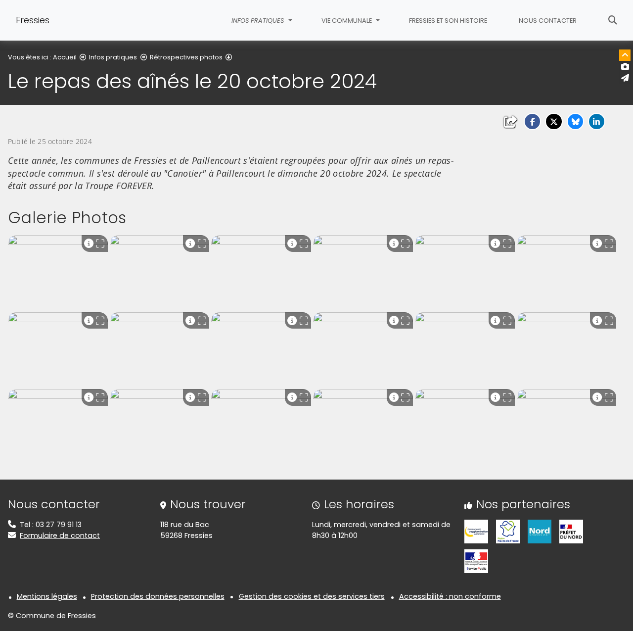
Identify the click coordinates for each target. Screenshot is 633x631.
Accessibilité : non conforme (450, 596)
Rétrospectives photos (186, 57)
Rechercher (612, 20)
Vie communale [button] (347, 20)
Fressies (32, 20)
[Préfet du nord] (571, 531)
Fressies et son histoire (448, 20)
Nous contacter (548, 20)
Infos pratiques (113, 57)
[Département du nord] (539, 531)
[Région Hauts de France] (508, 531)
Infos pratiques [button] (258, 20)
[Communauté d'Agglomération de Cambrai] (476, 531)
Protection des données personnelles (158, 596)
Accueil (65, 57)
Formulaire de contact (60, 535)
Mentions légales (47, 596)
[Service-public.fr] (476, 561)
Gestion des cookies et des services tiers (312, 596)
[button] (532, 121)
